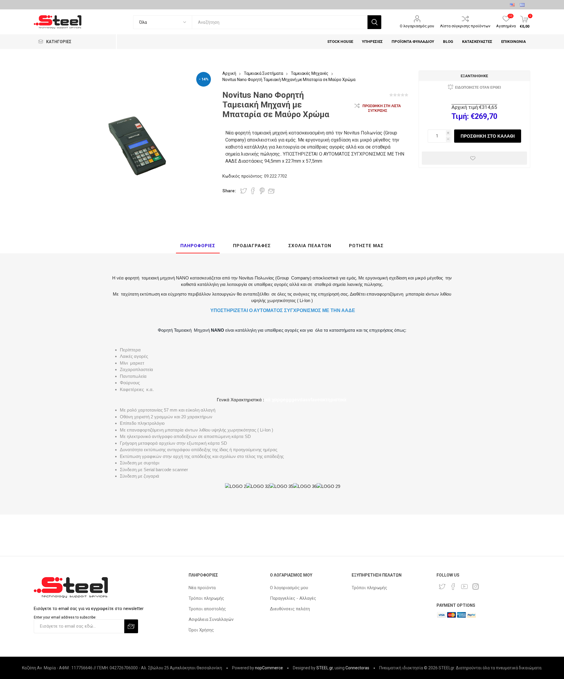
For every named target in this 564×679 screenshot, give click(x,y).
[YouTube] (464, 586)
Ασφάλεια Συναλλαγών (211, 619)
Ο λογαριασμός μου (417, 26)
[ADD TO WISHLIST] (474, 158)
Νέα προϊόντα (202, 587)
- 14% (204, 79)
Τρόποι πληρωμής (206, 598)
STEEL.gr (324, 667)
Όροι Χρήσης (201, 630)
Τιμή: (460, 116)
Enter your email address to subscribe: (65, 617)
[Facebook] (453, 586)
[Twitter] (442, 586)
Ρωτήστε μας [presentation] (366, 245)
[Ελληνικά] (522, 4)
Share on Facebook (253, 191)
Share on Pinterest (262, 191)
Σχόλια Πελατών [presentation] (309, 245)
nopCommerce (269, 667)
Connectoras (357, 667)
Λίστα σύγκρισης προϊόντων (465, 26)
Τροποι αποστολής (207, 608)
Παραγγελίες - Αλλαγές (293, 598)
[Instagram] (475, 586)
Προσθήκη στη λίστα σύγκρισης (381, 108)
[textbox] (279, 22)
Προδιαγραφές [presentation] (252, 245)
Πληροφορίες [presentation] (197, 245)
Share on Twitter (243, 191)
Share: (229, 190)
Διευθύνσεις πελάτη (290, 608)
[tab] (198, 246)
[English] (512, 4)
